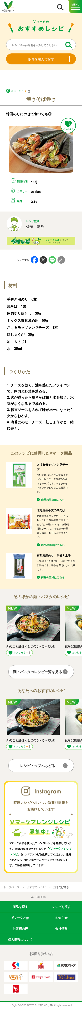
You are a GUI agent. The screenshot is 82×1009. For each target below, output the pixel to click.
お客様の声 (20, 928)
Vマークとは (20, 917)
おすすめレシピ (36, 887)
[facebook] (34, 260)
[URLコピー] (61, 260)
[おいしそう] (68, 125)
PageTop (41, 896)
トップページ (11, 887)
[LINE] (52, 260)
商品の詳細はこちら (53, 500)
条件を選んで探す (41, 59)
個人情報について (20, 939)
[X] (43, 260)
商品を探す (20, 906)
